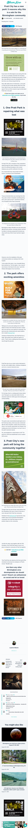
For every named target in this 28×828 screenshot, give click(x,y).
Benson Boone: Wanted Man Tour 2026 (16, 712)
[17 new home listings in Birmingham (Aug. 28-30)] (14, 757)
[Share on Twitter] (12, 26)
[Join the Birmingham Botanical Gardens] (14, 62)
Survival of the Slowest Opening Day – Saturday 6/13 (16, 704)
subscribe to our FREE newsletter (11, 95)
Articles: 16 (14, 650)
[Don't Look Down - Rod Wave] (12, 681)
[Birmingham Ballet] (14, 824)
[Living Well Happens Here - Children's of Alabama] (14, 409)
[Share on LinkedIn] (8, 26)
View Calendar (14, 716)
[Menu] (25, 2)
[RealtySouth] (14, 588)
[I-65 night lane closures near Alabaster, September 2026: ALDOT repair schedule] (14, 779)
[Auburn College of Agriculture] (14, 183)
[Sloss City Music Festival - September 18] (14, 607)
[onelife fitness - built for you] (14, 289)
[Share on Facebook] (4, 26)
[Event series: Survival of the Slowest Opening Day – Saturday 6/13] (14, 702)
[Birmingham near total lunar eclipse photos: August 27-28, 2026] (14, 734)
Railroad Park (11, 333)
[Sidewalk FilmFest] (14, 127)
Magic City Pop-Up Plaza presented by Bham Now (16, 696)
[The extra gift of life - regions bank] (14, 459)
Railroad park (12, 515)
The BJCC (8, 713)
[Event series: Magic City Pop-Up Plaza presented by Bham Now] (13, 694)
